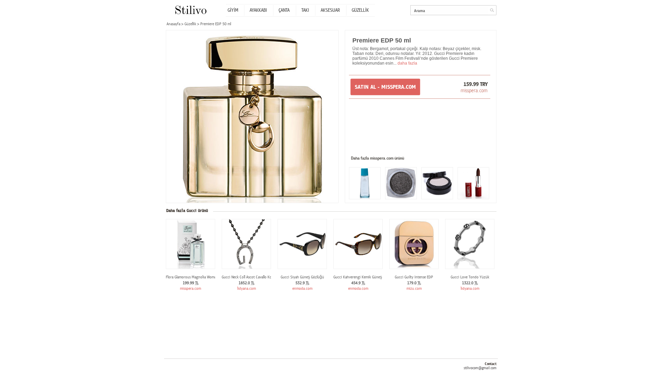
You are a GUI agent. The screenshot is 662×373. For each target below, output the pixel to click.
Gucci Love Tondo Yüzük (470, 277)
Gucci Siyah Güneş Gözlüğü (302, 277)
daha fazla (407, 63)
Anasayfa (173, 24)
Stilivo (190, 10)
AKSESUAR (330, 10)
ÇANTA (284, 10)
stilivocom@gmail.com (480, 368)
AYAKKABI (258, 10)
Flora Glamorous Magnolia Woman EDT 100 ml (201, 277)
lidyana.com (246, 288)
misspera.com (474, 90)
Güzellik (190, 24)
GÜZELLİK (360, 10)
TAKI (305, 10)
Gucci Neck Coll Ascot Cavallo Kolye (249, 277)
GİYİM (233, 10)
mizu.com (414, 288)
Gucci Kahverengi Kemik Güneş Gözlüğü (364, 277)
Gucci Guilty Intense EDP (414, 277)
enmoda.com (302, 288)
